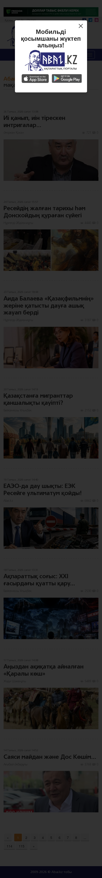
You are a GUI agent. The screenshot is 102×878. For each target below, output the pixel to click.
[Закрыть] (82, 26)
